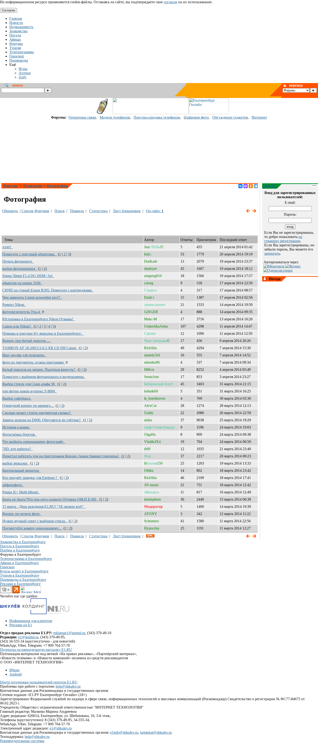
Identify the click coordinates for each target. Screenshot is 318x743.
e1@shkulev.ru (61, 728)
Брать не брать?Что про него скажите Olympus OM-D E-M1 (50, 499)
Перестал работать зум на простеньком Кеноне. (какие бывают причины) (61, 456)
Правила (77, 211)
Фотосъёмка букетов (19, 434)
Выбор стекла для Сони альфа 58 (29, 384)
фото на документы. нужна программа (33, 362)
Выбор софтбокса (17, 398)
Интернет (259, 117)
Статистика (98, 211)
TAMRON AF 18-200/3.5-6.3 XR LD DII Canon (40, 348)
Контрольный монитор (21, 470)
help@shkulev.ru (68, 686)
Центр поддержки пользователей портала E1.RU (39, 682)
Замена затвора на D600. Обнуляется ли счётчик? (42, 420)
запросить (272, 253)
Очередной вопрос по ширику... (28, 406)
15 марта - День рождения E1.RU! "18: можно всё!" (44, 507)
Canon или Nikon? (17, 326)
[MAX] (246, 186)
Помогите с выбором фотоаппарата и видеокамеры (44, 377)
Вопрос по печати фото (21, 514)
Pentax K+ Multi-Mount (21, 492)
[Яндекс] (293, 266)
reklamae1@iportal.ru (69, 633)
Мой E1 (269, 186)
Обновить (10, 211)
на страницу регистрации (283, 239)
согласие (170, 2)
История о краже (16, 427)
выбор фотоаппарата (19, 269)
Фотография (57, 186)
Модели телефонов (115, 117)
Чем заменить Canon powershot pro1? (32, 297)
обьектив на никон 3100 (22, 283)
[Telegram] (256, 186)
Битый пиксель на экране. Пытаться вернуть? (39, 370)
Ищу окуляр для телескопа (24, 355)
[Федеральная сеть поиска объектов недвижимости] (58, 613)
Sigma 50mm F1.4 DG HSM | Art (28, 276)
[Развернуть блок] (265, 279)
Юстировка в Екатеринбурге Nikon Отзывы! (38, 319)
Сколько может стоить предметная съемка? (37, 413)
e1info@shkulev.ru (124, 732)
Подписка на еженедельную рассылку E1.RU (36, 650)
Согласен (8, 10)
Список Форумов (35, 211)
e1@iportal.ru (28, 637)
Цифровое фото (196, 117)
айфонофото (13, 485)
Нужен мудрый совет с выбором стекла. (35, 521)
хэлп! (7, 247)
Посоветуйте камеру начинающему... (32, 528)
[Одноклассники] (251, 186)
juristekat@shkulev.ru (156, 732)
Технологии (32, 186)
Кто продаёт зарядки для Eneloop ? (30, 478)
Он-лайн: (154, 211)
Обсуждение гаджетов (230, 117)
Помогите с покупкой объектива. (29, 254)
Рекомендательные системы (22, 741)
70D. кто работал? (17, 449)
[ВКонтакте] (240, 186)
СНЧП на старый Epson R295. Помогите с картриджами (48, 290)
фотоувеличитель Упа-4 (22, 312)
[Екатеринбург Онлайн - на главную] (209, 113)
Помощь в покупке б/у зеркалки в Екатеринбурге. (43, 333)
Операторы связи (82, 117)
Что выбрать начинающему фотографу (33, 442)
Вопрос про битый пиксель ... (26, 341)
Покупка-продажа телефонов (157, 117)
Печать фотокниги (18, 261)
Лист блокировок (127, 211)
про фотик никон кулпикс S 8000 (29, 391)
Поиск (59, 211)
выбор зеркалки (15, 463)
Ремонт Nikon (14, 305)
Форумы (10, 186)
